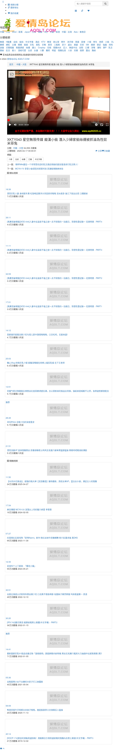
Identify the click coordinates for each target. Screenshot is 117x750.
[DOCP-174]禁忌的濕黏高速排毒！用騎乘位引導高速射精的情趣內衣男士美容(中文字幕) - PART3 (50, 738)
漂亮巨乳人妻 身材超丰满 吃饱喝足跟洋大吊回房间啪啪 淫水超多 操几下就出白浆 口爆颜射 (47, 193)
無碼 (2, 41)
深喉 (93, 47)
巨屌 (82, 44)
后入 (65, 47)
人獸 (42, 50)
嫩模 (2, 44)
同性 (111, 44)
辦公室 (56, 41)
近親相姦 (10, 47)
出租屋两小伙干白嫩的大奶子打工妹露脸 (25, 681)
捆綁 (93, 44)
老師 (101, 41)
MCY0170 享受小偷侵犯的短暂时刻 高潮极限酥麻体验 (39, 168)
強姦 (105, 44)
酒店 (37, 41)
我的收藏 (14, 13)
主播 (14, 44)
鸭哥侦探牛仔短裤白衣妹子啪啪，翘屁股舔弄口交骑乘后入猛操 (35, 709)
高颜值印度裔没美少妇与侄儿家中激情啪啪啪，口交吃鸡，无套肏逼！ (38, 334)
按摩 (82, 50)
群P (104, 47)
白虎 (30, 50)
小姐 (107, 41)
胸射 (94, 50)
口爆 (87, 47)
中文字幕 (29, 41)
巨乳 (32, 44)
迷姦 (2, 47)
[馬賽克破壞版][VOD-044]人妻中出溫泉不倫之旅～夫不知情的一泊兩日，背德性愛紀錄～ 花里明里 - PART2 (54, 278)
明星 (54, 50)
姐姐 (26, 44)
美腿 (76, 44)
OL (112, 41)
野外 (63, 41)
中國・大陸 (21, 64)
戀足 (99, 44)
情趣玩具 (62, 50)
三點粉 (57, 44)
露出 (88, 50)
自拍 (15, 41)
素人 (14, 50)
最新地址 (14, 7)
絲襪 (28, 47)
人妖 (70, 50)
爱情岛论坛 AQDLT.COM (18, 58)
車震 (77, 41)
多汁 (64, 44)
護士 (34, 47)
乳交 (110, 47)
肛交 (8, 50)
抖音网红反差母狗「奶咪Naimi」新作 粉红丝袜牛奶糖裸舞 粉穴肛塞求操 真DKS (42, 537)
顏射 (2, 50)
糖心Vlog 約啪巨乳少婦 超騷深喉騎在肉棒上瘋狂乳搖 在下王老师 (36, 362)
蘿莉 (48, 50)
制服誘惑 (20, 47)
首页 (11, 64)
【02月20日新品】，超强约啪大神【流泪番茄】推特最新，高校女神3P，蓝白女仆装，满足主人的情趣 (52, 481)
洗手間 (70, 41)
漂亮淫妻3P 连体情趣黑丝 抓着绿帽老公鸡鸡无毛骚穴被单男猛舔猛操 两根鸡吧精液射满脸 (47, 450)
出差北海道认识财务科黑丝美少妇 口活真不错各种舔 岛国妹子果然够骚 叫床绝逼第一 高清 (47, 594)
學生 (95, 41)
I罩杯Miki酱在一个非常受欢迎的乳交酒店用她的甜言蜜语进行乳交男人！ (47, 164)
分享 (99, 150)
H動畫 (8, 41)
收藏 (107, 150)
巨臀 (44, 44)
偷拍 (21, 41)
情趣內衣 (57, 47)
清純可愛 (22, 50)
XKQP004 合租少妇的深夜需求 (20, 422)
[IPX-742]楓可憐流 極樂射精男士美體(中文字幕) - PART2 (32, 622)
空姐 (49, 47)
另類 (76, 50)
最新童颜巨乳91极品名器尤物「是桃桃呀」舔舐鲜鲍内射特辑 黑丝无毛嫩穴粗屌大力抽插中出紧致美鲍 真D (54, 653)
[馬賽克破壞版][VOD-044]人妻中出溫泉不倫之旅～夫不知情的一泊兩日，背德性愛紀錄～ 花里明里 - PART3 (54, 249)
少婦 (89, 41)
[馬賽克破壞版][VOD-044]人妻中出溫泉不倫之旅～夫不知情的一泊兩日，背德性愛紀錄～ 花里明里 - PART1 (54, 306)
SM (87, 44)
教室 (49, 41)
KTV (43, 41)
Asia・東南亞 (80, 31)
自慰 (81, 47)
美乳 (38, 44)
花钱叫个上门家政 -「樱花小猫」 (21, 565)
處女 (70, 44)
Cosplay (41, 47)
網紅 (8, 44)
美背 (50, 44)
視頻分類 (14, 4)
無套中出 (73, 47)
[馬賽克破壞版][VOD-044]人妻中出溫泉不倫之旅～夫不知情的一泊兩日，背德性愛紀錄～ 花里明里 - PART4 (54, 221)
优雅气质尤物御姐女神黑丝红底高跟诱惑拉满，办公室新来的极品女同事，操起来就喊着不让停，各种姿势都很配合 (58, 390)
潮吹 (99, 47)
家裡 (83, 41)
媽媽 (20, 44)
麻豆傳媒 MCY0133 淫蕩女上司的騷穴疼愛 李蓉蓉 (29, 509)
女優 (36, 50)
